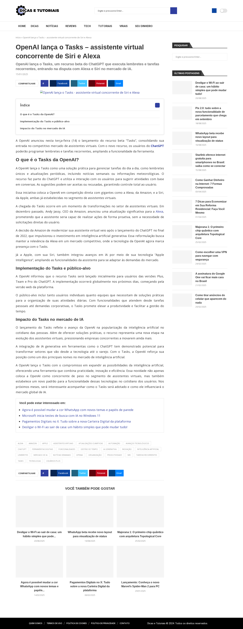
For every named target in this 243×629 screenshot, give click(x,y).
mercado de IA (40, 455)
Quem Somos (35, 623)
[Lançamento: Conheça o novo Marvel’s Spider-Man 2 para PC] (140, 561)
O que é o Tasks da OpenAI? (38, 114)
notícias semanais (62, 455)
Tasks (20, 461)
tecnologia (35, 461)
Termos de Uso (54, 623)
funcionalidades (67, 449)
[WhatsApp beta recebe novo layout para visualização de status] (90, 511)
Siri (129, 455)
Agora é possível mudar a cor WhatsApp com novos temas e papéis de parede (77, 410)
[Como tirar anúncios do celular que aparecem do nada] (182, 300)
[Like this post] (45, 83)
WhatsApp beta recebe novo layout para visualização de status (209, 137)
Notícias (52, 26)
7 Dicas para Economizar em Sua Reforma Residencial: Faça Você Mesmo (211, 207)
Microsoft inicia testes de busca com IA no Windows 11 (61, 416)
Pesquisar (173, 10)
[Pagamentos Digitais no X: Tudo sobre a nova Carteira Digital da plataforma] (90, 561)
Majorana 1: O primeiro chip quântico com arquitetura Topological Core (209, 232)
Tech (87, 26)
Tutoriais (105, 26)
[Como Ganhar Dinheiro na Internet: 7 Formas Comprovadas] (182, 185)
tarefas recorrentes (146, 455)
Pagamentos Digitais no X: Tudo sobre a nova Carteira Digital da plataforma (76, 421)
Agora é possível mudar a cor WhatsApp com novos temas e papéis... (39, 586)
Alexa (159, 211)
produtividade (114, 455)
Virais (124, 26)
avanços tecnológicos (137, 443)
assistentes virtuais (63, 443)
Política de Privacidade (103, 623)
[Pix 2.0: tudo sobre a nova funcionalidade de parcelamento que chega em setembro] (182, 113)
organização (95, 455)
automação (114, 443)
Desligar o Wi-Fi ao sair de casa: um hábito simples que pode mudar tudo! (74, 427)
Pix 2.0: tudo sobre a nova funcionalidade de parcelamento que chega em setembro (210, 114)
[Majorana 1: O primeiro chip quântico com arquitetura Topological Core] (140, 511)
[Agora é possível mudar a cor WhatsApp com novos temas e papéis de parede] (39, 561)
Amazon (33, 443)
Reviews (70, 26)
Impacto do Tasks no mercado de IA (43, 128)
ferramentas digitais (42, 449)
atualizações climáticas (91, 443)
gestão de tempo (89, 449)
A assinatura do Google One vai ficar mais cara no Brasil (210, 277)
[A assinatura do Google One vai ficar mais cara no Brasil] (182, 278)
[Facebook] (214, 10)
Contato (125, 623)
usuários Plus (53, 461)
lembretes (23, 455)
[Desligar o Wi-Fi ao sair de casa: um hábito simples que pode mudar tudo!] (39, 511)
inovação (127, 449)
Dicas (35, 26)
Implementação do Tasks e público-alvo (45, 121)
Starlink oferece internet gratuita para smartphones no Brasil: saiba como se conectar (210, 160)
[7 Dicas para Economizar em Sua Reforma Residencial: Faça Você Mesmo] (182, 206)
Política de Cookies (76, 623)
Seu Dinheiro (144, 26)
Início (18, 37)
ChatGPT (157, 146)
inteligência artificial (148, 449)
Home (22, 26)
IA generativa (110, 449)
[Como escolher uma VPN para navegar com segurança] (182, 257)
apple (45, 443)
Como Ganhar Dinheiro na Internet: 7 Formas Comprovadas (209, 184)
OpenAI (79, 455)
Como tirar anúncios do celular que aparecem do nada (210, 299)
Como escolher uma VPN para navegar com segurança (211, 256)
